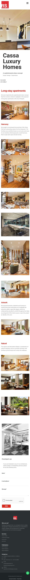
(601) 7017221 (6, 559)
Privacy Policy (19, 578)
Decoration (4, 541)
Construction (4, 539)
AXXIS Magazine (5, 546)
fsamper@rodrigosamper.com (9, 565)
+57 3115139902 (16, 559)
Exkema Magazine (5, 550)
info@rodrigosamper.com (8, 563)
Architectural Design (5, 537)
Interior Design (4, 535)
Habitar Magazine (5, 548)
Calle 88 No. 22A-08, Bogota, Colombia (10, 569)
